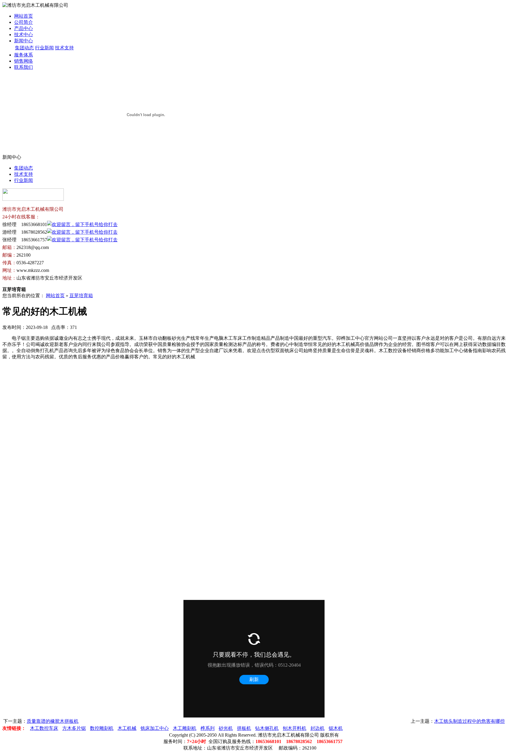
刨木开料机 (294, 728)
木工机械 (127, 728)
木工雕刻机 (184, 728)
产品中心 (23, 28)
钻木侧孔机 (267, 728)
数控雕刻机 (101, 728)
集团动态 (24, 47)
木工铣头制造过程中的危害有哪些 (469, 721)
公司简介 (23, 22)
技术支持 (64, 47)
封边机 (317, 728)
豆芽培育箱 (81, 295)
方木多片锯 (74, 728)
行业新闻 (44, 47)
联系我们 (23, 67)
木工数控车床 (44, 728)
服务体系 (23, 54)
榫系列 (207, 728)
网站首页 (23, 16)
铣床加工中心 (155, 728)
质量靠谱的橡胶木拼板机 (52, 721)
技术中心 (23, 34)
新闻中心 (23, 40)
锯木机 (336, 728)
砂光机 (226, 728)
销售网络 (23, 60)
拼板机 (244, 728)
